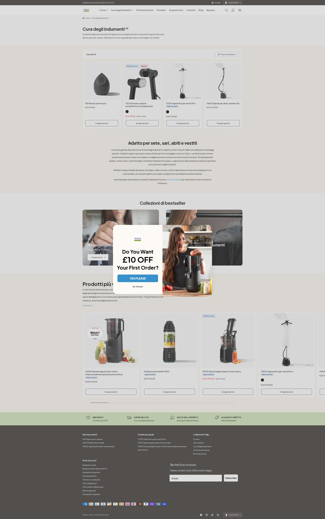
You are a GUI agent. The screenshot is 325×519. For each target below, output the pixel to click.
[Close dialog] (209, 228)
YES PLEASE (138, 278)
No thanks (138, 286)
